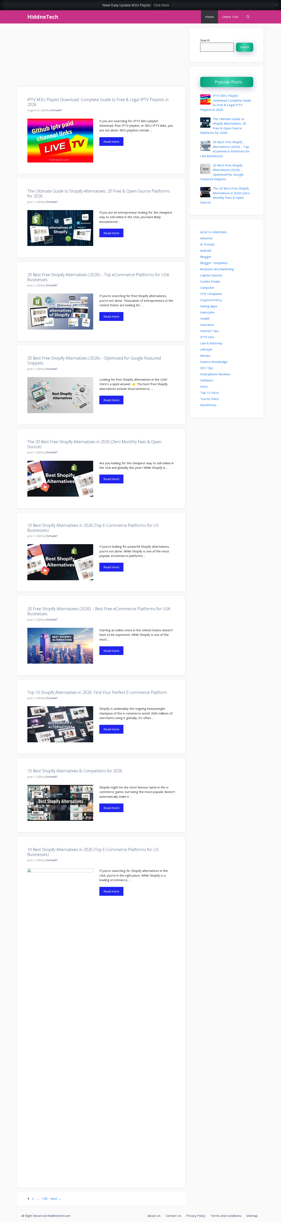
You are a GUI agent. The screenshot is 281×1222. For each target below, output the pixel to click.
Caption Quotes (211, 275)
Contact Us (173, 1216)
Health (205, 318)
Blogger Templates (214, 263)
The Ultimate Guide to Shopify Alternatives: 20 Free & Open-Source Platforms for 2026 (98, 193)
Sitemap (252, 1216)
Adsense (206, 238)
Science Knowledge (214, 362)
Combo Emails (210, 281)
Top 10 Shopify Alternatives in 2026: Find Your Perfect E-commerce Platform (97, 692)
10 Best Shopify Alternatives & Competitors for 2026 (74, 771)
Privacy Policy (196, 1216)
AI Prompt (207, 244)
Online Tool (230, 17)
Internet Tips (209, 331)
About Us (154, 1216)
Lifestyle (206, 349)
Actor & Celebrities (213, 232)
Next (55, 1198)
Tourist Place (209, 399)
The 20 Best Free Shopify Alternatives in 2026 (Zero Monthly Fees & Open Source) (94, 444)
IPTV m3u (207, 337)
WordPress (208, 405)
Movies (205, 355)
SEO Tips (206, 368)
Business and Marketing (217, 269)
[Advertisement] (101, 56)
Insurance (207, 325)
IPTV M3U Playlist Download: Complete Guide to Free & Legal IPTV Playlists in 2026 (98, 102)
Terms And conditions (225, 1216)
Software (206, 380)
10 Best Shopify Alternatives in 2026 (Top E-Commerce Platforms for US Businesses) (93, 528)
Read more (111, 141)
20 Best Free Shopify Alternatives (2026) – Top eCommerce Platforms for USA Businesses (98, 277)
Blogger (205, 257)
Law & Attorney (211, 343)
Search (205, 40)
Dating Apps (208, 306)
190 (45, 1198)
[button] (248, 16)
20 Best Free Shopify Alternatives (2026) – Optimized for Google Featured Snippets (94, 360)
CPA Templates (211, 294)
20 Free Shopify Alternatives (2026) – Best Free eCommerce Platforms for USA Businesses (98, 611)
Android (205, 250)
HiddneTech (42, 16)
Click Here (161, 5)
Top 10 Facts (209, 393)
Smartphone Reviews (215, 374)
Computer (207, 287)
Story (204, 386)
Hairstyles (207, 312)
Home (209, 17)
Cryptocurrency (211, 300)
